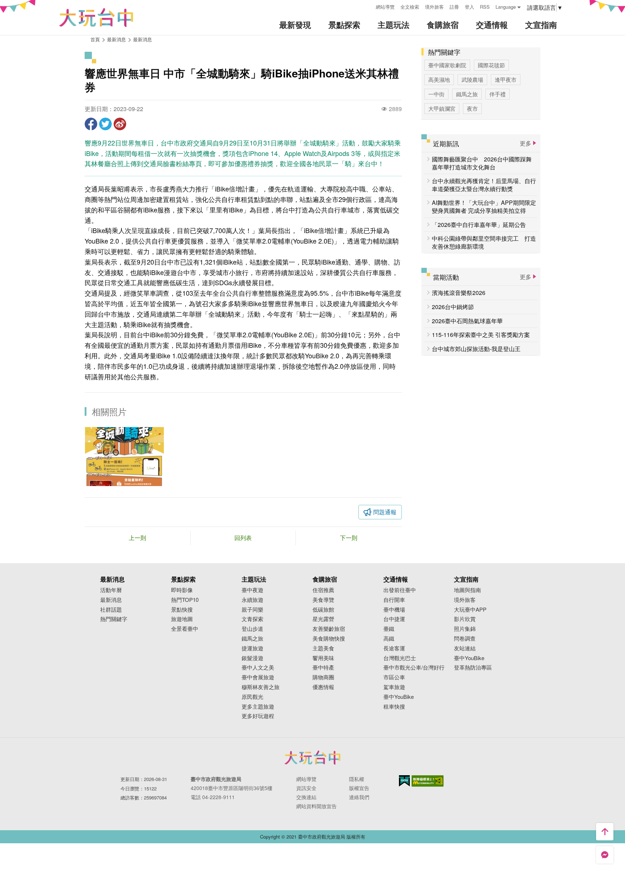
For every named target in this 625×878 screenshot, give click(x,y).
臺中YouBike (398, 697)
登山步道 (252, 629)
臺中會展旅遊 (258, 677)
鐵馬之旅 (467, 94)
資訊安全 (306, 788)
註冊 (454, 6)
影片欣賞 (465, 619)
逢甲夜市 (505, 79)
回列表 (243, 537)
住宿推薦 (323, 590)
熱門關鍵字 (113, 619)
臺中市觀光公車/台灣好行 (414, 667)
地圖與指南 (467, 590)
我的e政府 (404, 780)
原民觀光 (252, 697)
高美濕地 (439, 79)
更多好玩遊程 (258, 716)
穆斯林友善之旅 (261, 687)
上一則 (137, 537)
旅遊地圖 (182, 619)
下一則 (348, 537)
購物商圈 (323, 677)
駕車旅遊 (394, 687)
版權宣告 (359, 788)
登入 (469, 6)
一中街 (436, 94)
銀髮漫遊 (252, 658)
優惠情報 (323, 687)
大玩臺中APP (470, 610)
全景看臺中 (184, 629)
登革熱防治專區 (473, 667)
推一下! (105, 124)
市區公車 (394, 677)
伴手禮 (497, 94)
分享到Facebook (91, 124)
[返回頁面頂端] (604, 831)
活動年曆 (111, 590)
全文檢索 (409, 6)
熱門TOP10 (185, 600)
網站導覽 (385, 6)
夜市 (472, 108)
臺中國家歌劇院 (447, 65)
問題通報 (384, 512)
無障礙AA (428, 781)
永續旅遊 (252, 600)
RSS (485, 6)
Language (506, 6)
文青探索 (252, 619)
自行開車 (394, 600)
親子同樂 (252, 610)
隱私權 (356, 778)
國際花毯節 (491, 65)
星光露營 (323, 619)
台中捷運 (394, 619)
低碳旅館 (323, 610)
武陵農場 (472, 79)
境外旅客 (434, 6)
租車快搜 (394, 707)
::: (368, 6)
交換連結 (306, 797)
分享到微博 (120, 124)
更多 (525, 143)
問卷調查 (465, 639)
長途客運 (394, 648)
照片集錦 (465, 629)
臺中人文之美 (258, 667)
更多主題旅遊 (258, 707)
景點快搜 (182, 610)
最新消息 (142, 39)
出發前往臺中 (399, 590)
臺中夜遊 (252, 590)
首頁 (95, 39)
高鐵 (388, 639)
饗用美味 (323, 658)
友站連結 (465, 648)
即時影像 (182, 590)
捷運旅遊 (252, 648)
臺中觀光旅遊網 (96, 17)
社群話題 (111, 610)
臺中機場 (394, 610)
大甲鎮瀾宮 (441, 108)
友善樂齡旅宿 (328, 629)
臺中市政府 (312, 757)
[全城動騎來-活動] (124, 456)
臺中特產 (323, 667)
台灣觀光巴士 (399, 658)
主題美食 (323, 648)
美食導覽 (323, 600)
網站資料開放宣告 (316, 806)
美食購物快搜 (328, 639)
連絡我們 (359, 797)
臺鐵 (388, 629)
